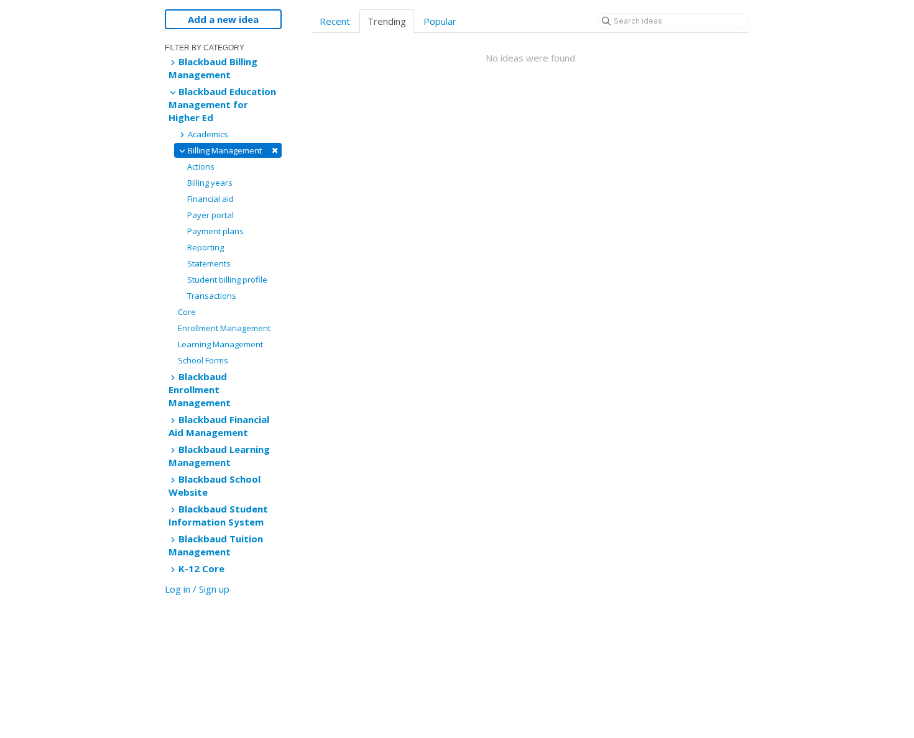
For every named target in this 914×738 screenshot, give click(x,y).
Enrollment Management (224, 328)
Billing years (210, 182)
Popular (439, 21)
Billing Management (232, 150)
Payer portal (210, 215)
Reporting (205, 247)
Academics (207, 134)
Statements (209, 263)
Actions (201, 166)
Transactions (211, 295)
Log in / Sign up (197, 589)
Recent (335, 21)
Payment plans (215, 231)
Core (187, 311)
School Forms (203, 360)
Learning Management (220, 344)
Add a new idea (223, 19)
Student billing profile (227, 279)
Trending (386, 21)
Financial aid (210, 198)
